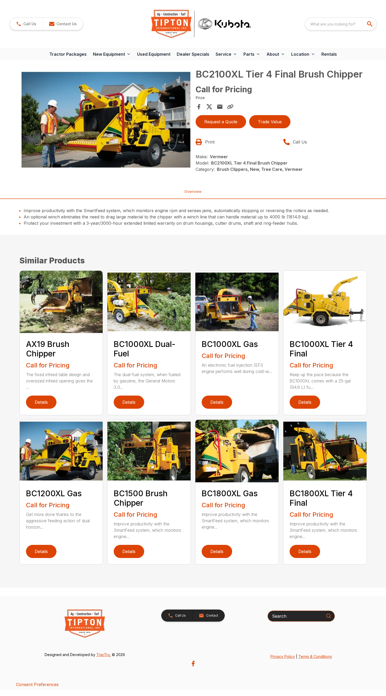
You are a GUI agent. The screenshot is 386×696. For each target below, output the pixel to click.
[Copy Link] (230, 107)
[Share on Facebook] (199, 107)
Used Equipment (153, 54)
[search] (370, 24)
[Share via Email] (220, 107)
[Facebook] (193, 663)
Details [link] (41, 402)
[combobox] (341, 24)
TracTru (103, 654)
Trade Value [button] (270, 121)
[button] (26, 24)
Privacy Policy (282, 656)
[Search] (328, 615)
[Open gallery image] (106, 119)
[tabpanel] (106, 120)
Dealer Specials (193, 54)
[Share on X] (209, 107)
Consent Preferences (37, 684)
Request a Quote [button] (220, 121)
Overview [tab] (193, 191)
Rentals (329, 54)
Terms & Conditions (315, 656)
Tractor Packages (68, 54)
